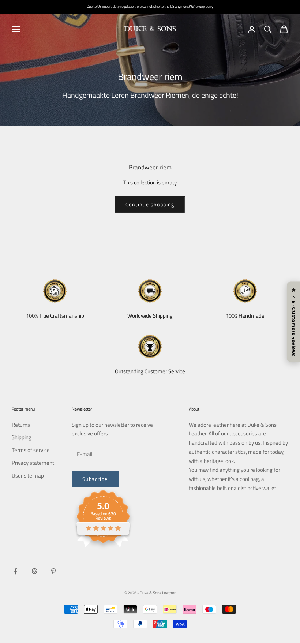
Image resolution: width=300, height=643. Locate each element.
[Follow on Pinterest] (53, 571)
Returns (21, 424)
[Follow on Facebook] (15, 571)
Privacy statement (33, 463)
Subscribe (95, 479)
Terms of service (31, 450)
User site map (28, 475)
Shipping (21, 437)
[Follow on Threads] (34, 571)
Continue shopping (150, 204)
